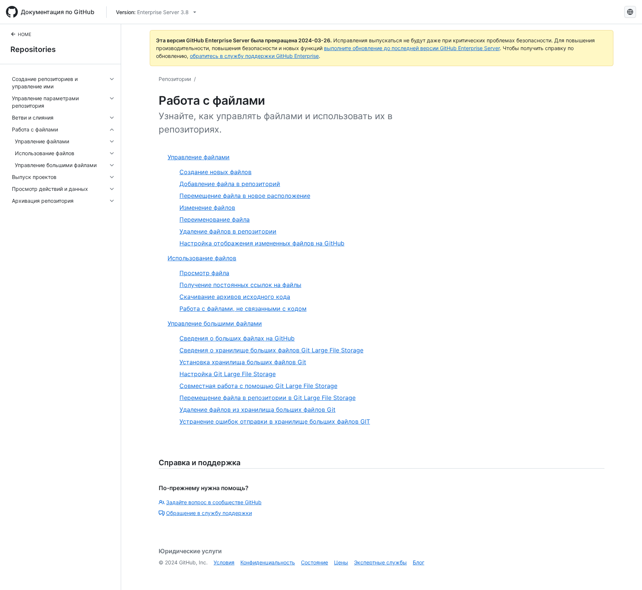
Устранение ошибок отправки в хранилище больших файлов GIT (274, 421)
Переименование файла (214, 219)
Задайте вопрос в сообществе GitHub (214, 502)
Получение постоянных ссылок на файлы (240, 285)
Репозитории (175, 79)
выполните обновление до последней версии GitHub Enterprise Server (412, 48)
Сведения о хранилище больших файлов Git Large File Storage (271, 350)
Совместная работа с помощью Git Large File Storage (258, 385)
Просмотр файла (204, 273)
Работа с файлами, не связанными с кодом (243, 308)
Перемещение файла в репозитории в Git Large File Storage (267, 397)
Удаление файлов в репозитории (227, 231)
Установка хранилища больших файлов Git (242, 362)
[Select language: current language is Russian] (630, 12)
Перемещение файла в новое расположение (244, 195)
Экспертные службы (380, 562)
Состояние (314, 562)
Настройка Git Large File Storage (227, 374)
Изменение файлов (207, 207)
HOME (24, 34)
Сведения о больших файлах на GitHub (237, 338)
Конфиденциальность (267, 562)
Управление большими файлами (215, 323)
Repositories (33, 49)
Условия (224, 562)
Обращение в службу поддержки (209, 513)
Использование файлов (202, 258)
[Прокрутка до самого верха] (625, 573)
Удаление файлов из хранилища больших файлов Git (257, 409)
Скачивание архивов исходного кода (234, 296)
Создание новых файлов (215, 172)
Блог (418, 562)
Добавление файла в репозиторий (229, 184)
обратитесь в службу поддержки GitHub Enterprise (254, 56)
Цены (341, 562)
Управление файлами (199, 157)
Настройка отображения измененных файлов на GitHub (261, 243)
